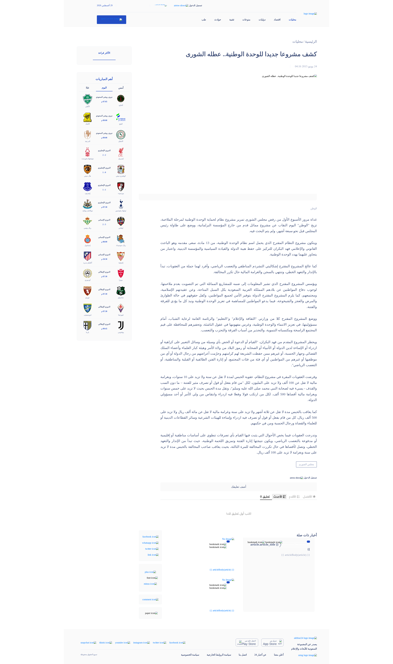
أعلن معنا (279, 654)
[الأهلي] (87, 99)
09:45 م (104, 329)
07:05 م (104, 102)
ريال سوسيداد (121, 245)
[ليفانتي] (120, 221)
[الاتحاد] (87, 117)
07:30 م (104, 207)
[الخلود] (120, 98)
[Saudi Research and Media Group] (304, 655)
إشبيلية (121, 263)
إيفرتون (87, 193)
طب (204, 19)
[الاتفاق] (120, 134)
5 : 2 (104, 224)
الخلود (121, 105)
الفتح (121, 124)
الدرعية (87, 141)
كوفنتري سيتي (121, 176)
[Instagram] (141, 642)
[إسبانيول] (87, 238)
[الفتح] (120, 117)
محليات (292, 19)
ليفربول (121, 159)
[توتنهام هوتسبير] (120, 204)
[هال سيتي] (87, 169)
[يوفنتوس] (120, 325)
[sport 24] (111, 19)
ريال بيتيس (87, 228)
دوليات (262, 19)
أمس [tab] (120, 87)
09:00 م (104, 120)
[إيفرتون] (87, 186)
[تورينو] (87, 290)
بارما (87, 332)
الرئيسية (311, 41)
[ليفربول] (120, 151)
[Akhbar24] (304, 638)
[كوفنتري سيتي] (120, 169)
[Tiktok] (105, 642)
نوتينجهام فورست (88, 159)
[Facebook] (150, 536)
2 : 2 (104, 155)
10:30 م (104, 259)
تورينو (87, 297)
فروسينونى (87, 315)
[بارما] (87, 325)
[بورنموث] (120, 186)
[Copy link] (153, 554)
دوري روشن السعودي (104, 97)
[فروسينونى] (87, 308)
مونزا (121, 280)
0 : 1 (104, 172)
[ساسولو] (120, 290)
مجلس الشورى (306, 464)
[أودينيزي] (87, 273)
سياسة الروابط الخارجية (219, 654)
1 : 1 (104, 190)
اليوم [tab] (104, 87)
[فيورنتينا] (120, 308)
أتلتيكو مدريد (87, 263)
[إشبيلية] (120, 256)
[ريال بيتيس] (87, 221)
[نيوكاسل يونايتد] (87, 204)
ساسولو (121, 297)
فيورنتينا (120, 315)
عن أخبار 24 (260, 654)
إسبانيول (87, 245)
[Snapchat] (88, 642)
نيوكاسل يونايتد (87, 211)
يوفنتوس (121, 332)
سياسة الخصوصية (190, 654)
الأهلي (87, 106)
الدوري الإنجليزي (104, 150)
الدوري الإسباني (104, 220)
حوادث (217, 19)
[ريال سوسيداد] (120, 238)
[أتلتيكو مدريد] (87, 256)
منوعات (246, 19)
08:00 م (104, 242)
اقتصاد (277, 19)
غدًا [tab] (87, 87)
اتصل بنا (243, 654)
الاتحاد (88, 124)
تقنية (231, 19)
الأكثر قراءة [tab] (104, 53)
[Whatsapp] (150, 542)
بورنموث (121, 193)
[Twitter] (152, 548)
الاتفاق (121, 141)
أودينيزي (87, 280)
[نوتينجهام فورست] (87, 151)
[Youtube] (122, 642)
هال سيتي (87, 176)
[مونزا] (120, 273)
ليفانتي (121, 228)
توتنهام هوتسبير (120, 211)
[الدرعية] (87, 134)
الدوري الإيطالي (104, 272)
